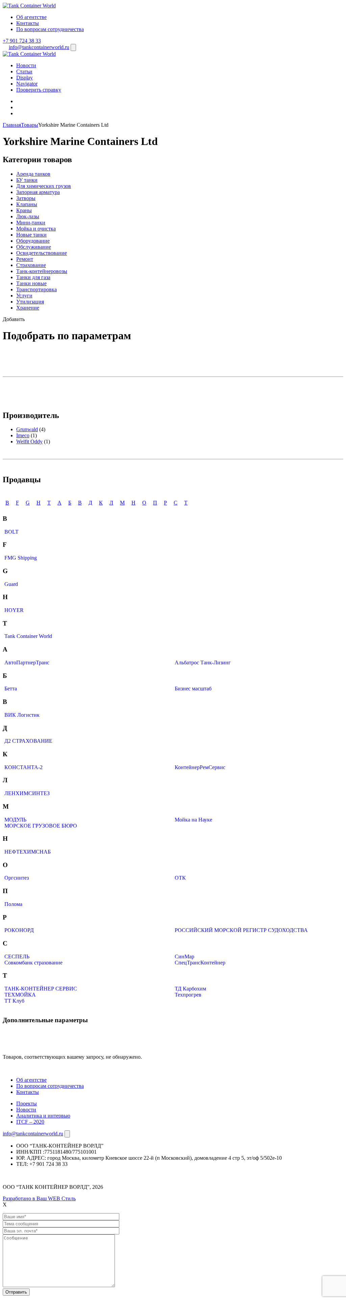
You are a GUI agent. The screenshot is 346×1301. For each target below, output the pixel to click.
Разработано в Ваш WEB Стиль (39, 1198)
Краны (24, 210)
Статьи (24, 71)
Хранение (27, 308)
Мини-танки (30, 222)
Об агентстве (31, 17)
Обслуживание (33, 247)
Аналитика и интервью (43, 1116)
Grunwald (27, 429)
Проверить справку (38, 90)
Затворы (25, 198)
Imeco (22, 435)
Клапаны (26, 204)
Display (24, 77)
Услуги (24, 295)
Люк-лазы (27, 216)
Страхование (31, 265)
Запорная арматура (38, 192)
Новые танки (31, 235)
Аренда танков (33, 174)
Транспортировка (36, 289)
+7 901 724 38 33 (22, 41)
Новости (26, 65)
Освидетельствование (41, 253)
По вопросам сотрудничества (50, 29)
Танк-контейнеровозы (41, 271)
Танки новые (31, 283)
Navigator (27, 84)
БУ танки (27, 180)
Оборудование (33, 241)
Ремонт (24, 259)
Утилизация (30, 301)
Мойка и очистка (36, 228)
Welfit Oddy (29, 441)
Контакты (27, 23)
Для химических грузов (43, 186)
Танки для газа (33, 277)
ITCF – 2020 (30, 1122)
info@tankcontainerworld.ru (39, 47)
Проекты (26, 1103)
